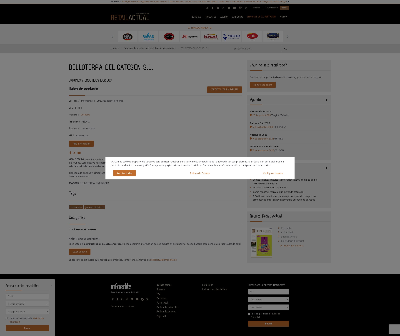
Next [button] (287, 36)
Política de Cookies (200, 173)
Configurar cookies (273, 173)
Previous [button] (112, 36)
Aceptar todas (124, 173)
